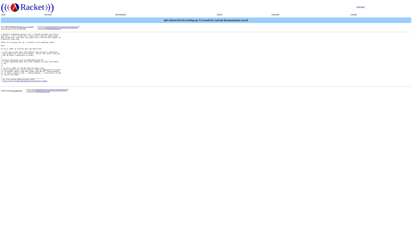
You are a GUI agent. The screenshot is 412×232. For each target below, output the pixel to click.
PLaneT (219, 14)
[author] (59, 29)
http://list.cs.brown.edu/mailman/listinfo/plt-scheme (25, 81)
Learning (354, 14)
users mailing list (16, 91)
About (3, 14)
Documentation (120, 14)
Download (48, 14)
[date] (48, 29)
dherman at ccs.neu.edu (25, 27)
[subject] (55, 29)
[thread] (51, 29)
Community (275, 14)
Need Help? (361, 7)
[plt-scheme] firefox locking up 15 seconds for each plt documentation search (62, 26)
